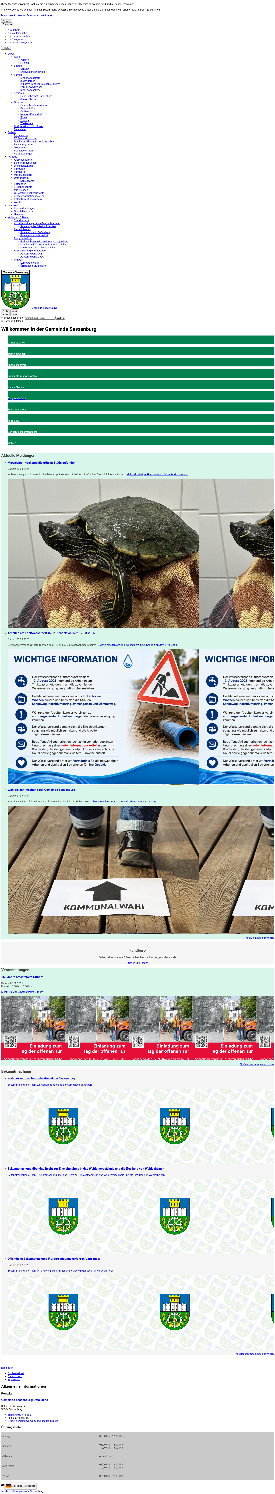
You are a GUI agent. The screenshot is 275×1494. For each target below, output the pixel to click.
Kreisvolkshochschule (32, 71)
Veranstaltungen (23, 153)
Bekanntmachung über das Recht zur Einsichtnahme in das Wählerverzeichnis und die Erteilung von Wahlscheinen (86, 1168)
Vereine (24, 59)
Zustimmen (8, 24)
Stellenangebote (23, 186)
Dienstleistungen (23, 165)
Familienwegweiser (31, 87)
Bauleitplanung (22, 229)
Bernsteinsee (21, 135)
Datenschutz (15, 1376)
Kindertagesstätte (30, 77)
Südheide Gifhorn (24, 150)
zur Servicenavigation (20, 42)
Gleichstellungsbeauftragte (29, 193)
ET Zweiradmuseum (25, 138)
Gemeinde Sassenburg (24, 1400)
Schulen (24, 68)
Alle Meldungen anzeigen (260, 937)
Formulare (19, 168)
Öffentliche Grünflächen (33, 265)
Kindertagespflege (30, 90)
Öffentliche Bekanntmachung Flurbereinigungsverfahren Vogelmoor (54, 1259)
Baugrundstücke (23, 238)
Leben (11, 53)
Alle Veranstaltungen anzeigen (257, 1064)
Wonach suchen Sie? (13, 317)
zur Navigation (16, 39)
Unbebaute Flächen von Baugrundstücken (43, 244)
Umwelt (18, 259)
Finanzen (13, 205)
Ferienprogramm (23, 144)
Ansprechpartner (23, 159)
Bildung (18, 65)
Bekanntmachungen (25, 162)
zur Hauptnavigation (19, 36)
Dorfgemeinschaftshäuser (28, 126)
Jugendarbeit (27, 80)
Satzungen (20, 183)
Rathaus (12, 156)
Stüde (23, 117)
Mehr (157, 474)
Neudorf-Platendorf (31, 114)
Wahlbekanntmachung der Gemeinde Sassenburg (41, 790)
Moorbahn (20, 147)
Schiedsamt (27, 180)
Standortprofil (21, 220)
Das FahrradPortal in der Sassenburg (34, 141)
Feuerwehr (20, 129)
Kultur (17, 56)
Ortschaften (20, 102)
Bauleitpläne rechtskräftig (34, 235)
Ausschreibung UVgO (32, 256)
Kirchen (24, 62)
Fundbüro (19, 171)
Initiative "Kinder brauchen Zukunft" (40, 83)
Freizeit (12, 132)
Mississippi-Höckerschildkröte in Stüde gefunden (41, 463)
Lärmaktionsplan (29, 262)
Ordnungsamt (21, 177)
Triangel (24, 120)
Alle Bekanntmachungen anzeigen (255, 1353)
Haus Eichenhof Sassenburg (36, 96)
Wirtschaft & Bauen (18, 217)
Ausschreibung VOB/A (32, 253)
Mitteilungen (21, 190)
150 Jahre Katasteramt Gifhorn (22, 977)
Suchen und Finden (137, 962)
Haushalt (19, 214)
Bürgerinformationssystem (29, 196)
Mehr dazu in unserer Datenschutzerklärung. (27, 15)
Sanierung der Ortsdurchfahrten (38, 226)
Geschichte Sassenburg (33, 105)
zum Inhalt (14, 30)
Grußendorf (26, 111)
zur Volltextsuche (17, 33)
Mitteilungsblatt (23, 174)
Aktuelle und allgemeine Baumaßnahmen (37, 223)
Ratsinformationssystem (28, 199)
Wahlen (18, 202)
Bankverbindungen (24, 208)
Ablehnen (7, 21)
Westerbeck (26, 123)
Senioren (19, 93)
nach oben (7, 1367)
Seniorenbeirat (28, 99)
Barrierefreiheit (16, 1373)
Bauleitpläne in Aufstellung (35, 232)
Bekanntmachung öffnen (50, 1084)
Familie (18, 74)
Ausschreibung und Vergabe (30, 250)
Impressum (14, 1379)
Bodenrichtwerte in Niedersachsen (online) (44, 241)
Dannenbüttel (27, 108)
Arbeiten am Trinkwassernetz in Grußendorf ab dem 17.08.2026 (51, 633)
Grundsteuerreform (24, 211)
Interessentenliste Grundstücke (37, 247)
